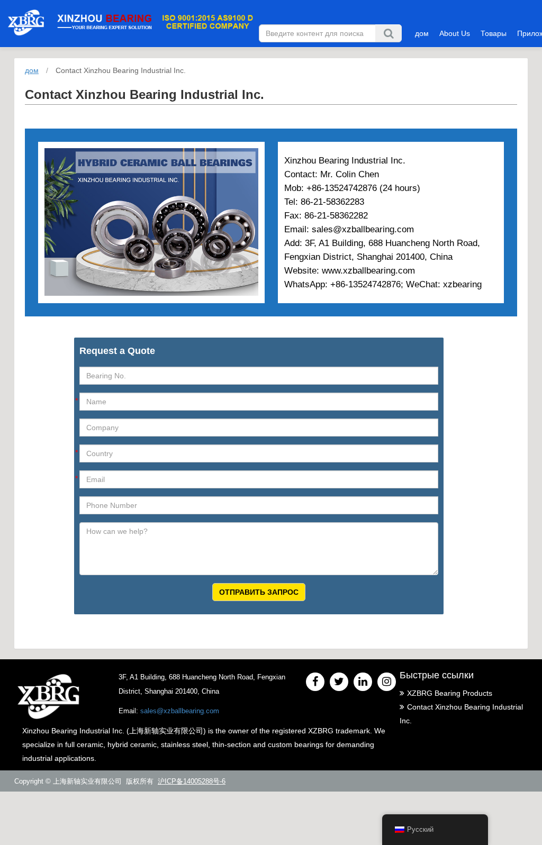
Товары (494, 33)
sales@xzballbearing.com (179, 711)
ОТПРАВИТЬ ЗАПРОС (259, 592)
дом (422, 33)
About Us (454, 33)
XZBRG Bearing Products (449, 693)
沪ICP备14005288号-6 (191, 781)
